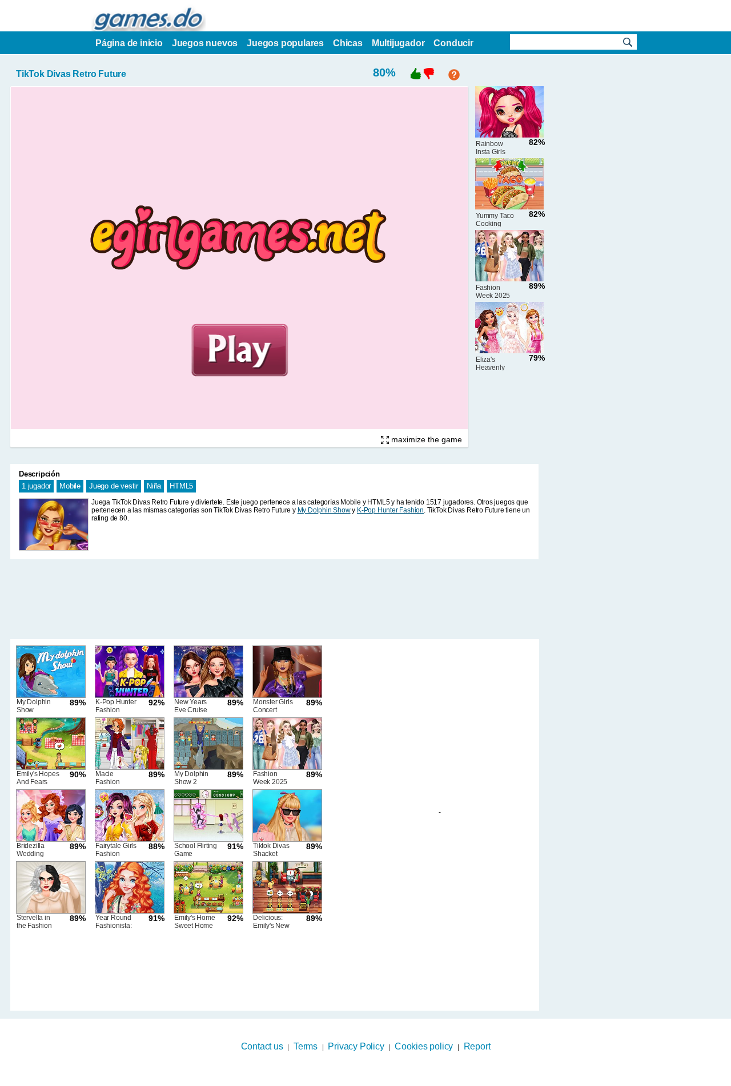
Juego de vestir (113, 486)
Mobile (70, 486)
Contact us (262, 1046)
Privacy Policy (356, 1046)
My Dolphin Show (324, 510)
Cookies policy (424, 1046)
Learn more (358, 1079)
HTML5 (181, 486)
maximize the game (425, 439)
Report (477, 1046)
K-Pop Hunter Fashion (390, 510)
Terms (306, 1046)
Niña (154, 486)
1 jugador (36, 486)
